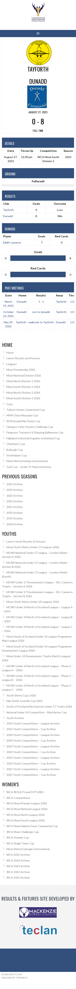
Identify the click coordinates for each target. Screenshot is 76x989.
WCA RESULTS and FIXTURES (25, 792)
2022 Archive (14, 501)
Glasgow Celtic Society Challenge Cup (29, 426)
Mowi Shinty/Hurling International (27, 461)
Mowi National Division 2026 (23, 375)
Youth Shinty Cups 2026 (21, 695)
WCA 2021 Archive (18, 877)
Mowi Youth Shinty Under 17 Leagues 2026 (32, 547)
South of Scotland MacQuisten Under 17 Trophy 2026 (39, 706)
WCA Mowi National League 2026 (26, 809)
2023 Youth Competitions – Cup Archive (31, 752)
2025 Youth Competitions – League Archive (33, 723)
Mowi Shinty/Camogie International (27, 849)
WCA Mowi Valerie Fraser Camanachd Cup (32, 826)
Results (41, 295)
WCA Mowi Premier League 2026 (26, 803)
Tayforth (8, 209)
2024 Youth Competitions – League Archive (33, 735)
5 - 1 (41, 301)
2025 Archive (14, 484)
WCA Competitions (18, 797)
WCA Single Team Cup (20, 843)
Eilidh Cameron (12, 242)
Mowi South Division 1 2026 (23, 386)
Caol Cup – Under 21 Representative (28, 466)
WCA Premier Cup (17, 837)
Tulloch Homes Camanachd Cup (25, 409)
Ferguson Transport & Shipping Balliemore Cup (34, 432)
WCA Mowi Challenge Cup (22, 831)
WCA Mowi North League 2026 (25, 814)
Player (7, 236)
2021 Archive (14, 506)
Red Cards (61, 236)
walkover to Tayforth (41, 322)
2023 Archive (14, 495)
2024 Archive (14, 489)
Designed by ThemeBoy (15, 977)
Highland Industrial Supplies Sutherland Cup (33, 438)
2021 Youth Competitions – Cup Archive (31, 774)
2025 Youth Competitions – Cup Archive (31, 729)
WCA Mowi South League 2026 (25, 820)
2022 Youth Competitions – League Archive (33, 757)
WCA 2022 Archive (18, 872)
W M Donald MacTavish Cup (23, 421)
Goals (41, 236)
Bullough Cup (14, 449)
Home (22, 295)
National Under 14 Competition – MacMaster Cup (36, 712)
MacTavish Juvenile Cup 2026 (24, 700)
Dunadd (8, 216)
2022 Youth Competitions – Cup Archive (31, 763)
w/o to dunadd (41, 312)
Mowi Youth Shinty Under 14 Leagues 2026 (32, 601)
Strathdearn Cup (16, 455)
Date (8, 295)
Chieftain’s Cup (15, 444)
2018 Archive (14, 524)
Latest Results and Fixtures (23, 358)
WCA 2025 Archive (18, 854)
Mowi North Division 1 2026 (23, 381)
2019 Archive (14, 518)
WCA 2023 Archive (18, 866)
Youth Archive (15, 718)
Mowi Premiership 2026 (20, 369)
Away (59, 295)
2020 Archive (14, 512)
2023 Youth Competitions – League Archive (33, 746)
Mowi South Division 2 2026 (23, 398)
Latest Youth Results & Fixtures (25, 541)
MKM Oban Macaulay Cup (22, 415)
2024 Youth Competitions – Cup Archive (31, 740)
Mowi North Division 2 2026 (23, 392)
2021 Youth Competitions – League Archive (33, 769)
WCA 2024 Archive (18, 860)
